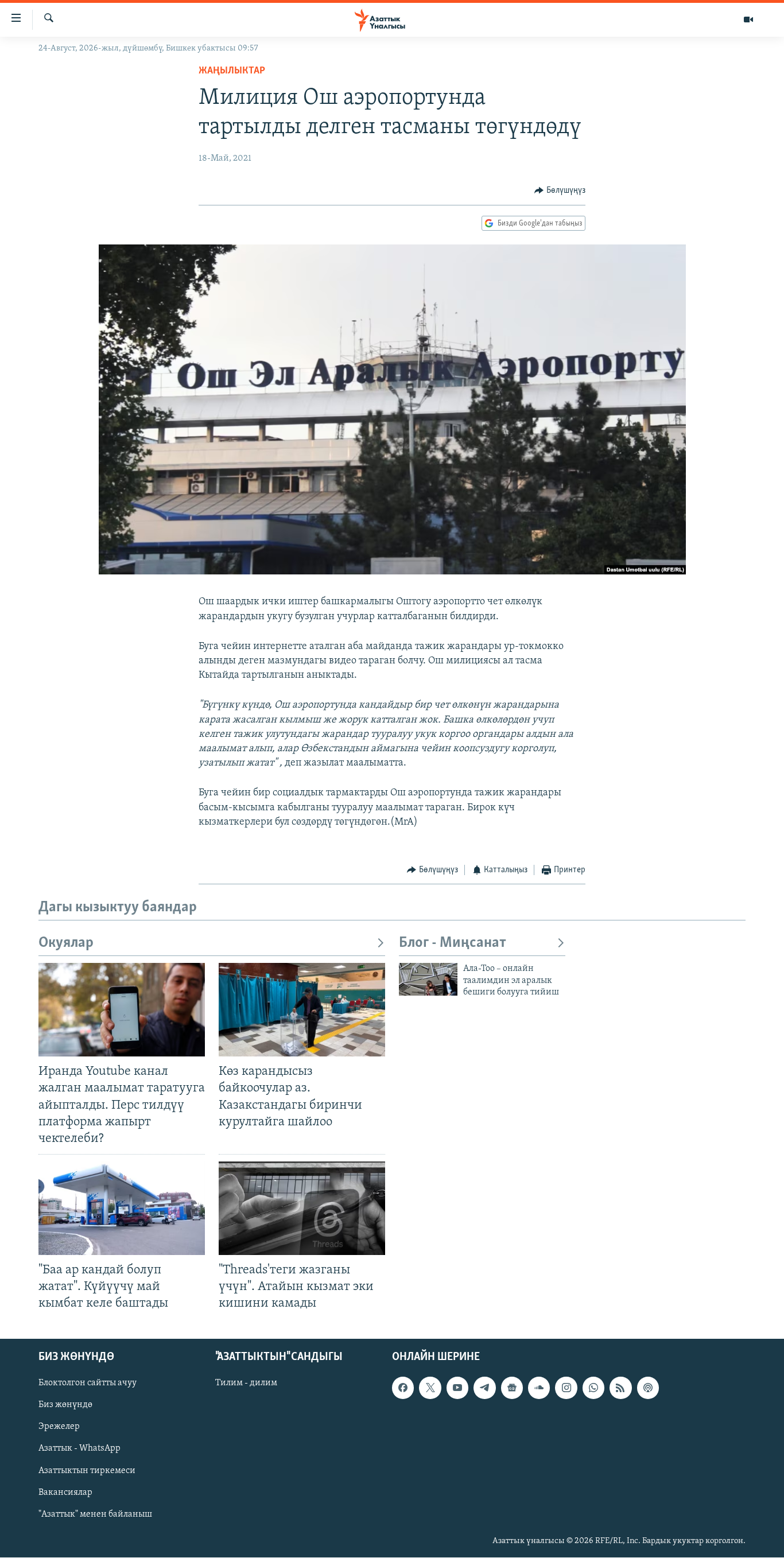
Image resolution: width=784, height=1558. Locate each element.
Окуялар (66, 943)
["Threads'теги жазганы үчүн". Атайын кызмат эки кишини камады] (302, 1208)
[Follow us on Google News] (512, 1388)
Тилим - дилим (246, 1383)
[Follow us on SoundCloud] (539, 1388)
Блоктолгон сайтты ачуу (87, 1383)
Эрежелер (59, 1427)
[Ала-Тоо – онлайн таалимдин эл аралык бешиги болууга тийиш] (428, 979)
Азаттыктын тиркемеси (86, 1470)
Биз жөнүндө (65, 1405)
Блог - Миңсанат (452, 943)
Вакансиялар (65, 1492)
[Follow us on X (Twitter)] (430, 1388)
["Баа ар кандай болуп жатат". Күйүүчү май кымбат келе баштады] (121, 1208)
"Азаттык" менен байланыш (95, 1514)
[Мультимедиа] (748, 19)
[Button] (559, 190)
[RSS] (620, 1388)
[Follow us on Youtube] (457, 1388)
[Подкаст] (648, 1388)
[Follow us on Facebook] (403, 1388)
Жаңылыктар (232, 71)
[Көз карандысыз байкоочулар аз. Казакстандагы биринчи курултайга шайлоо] (302, 1009)
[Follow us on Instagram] (566, 1388)
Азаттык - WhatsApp (79, 1449)
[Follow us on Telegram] (484, 1388)
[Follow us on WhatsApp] (593, 1388)
